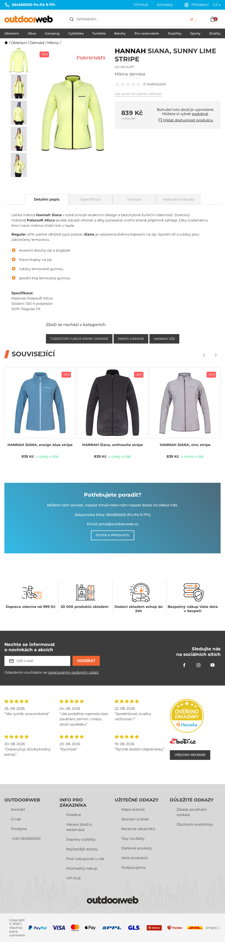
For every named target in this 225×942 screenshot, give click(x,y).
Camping (52, 33)
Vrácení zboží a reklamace (79, 827)
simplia (211, 928)
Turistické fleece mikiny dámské (79, 339)
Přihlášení (200, 5)
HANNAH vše (164, 339)
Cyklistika (75, 33)
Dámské (37, 43)
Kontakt (18, 809)
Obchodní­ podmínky (194, 824)
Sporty (195, 33)
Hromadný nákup (81, 868)
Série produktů (134, 858)
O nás (16, 819)
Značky (215, 33)
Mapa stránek (133, 809)
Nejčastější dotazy (82, 849)
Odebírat (86, 661)
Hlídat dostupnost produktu (188, 120)
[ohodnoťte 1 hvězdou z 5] (117, 84)
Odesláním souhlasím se (51, 672)
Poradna (73, 815)
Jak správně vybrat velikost (138, 94)
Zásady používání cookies (191, 812)
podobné (200, 114)
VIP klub (140, 5)
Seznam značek (135, 819)
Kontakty (165, 5)
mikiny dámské (131, 339)
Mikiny (53, 43)
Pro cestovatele (146, 33)
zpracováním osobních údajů (73, 672)
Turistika (99, 33)
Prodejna (19, 829)
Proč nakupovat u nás (85, 859)
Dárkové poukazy (136, 848)
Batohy (120, 33)
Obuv (32, 33)
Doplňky (174, 33)
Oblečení (11, 33)
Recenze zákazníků (138, 829)
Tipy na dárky (133, 838)
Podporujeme (133, 867)
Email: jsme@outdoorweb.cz (112, 524)
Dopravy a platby (81, 839)
